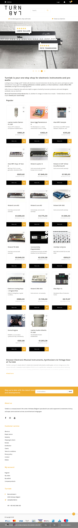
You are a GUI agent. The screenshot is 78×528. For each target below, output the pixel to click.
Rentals (7, 443)
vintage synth (18, 83)
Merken (7, 460)
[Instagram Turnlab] (10, 418)
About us (7, 431)
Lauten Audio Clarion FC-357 (15, 123)
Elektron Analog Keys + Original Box (15, 290)
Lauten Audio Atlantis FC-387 (38, 331)
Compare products (10, 481)
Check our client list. (20, 19)
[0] (70, 2)
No (54, 525)
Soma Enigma (13, 330)
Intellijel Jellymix (59, 247)
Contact (7, 457)
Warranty (7, 437)
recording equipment (25, 86)
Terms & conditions (10, 451)
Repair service (9, 434)
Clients (7, 448)
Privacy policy (8, 454)
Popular (9, 100)
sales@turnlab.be (12, 500)
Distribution (8, 445)
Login (58, 2)
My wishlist (8, 478)
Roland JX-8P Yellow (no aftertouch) (60, 165)
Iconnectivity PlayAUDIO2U (35, 248)
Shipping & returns (10, 440)
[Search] (47, 10)
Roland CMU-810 (36, 288)
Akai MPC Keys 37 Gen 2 (16, 165)
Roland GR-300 (58, 205)
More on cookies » (66, 525)
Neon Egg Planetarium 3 (39, 123)
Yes (46, 525)
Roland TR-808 (13, 247)
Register (7, 472)
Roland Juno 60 (13, 205)
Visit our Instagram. (59, 19)
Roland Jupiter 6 (37, 164)
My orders (7, 475)
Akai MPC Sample (59, 122)
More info (14, 141)
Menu (9, 2)
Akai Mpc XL (57, 288)
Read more (10, 373)
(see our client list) (16, 91)
